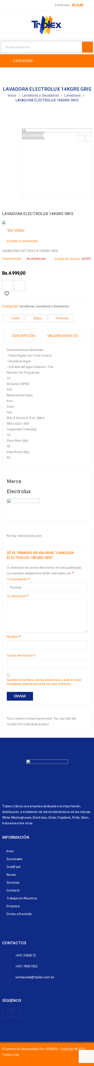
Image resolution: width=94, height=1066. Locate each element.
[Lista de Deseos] (7, 285)
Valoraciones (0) (62, 336)
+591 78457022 (26, 966)
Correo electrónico (21, 655)
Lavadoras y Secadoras (40, 95)
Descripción (23, 336)
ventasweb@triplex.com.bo (34, 977)
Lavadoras (72, 95)
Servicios (13, 882)
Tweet (14, 318)
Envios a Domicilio (19, 914)
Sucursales (15, 859)
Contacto (13, 890)
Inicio (12, 95)
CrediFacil (14, 867)
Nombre (14, 636)
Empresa (13, 906)
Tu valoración (17, 596)
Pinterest (62, 318)
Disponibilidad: (12, 258)
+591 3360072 (25, 955)
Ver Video (14, 230)
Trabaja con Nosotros (22, 898)
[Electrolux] (23, 501)
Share (37, 318)
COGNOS (51, 1049)
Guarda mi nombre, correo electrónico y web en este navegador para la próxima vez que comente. (44, 682)
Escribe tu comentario (22, 241)
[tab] (21, 336)
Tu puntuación (18, 579)
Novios (11, 874)
